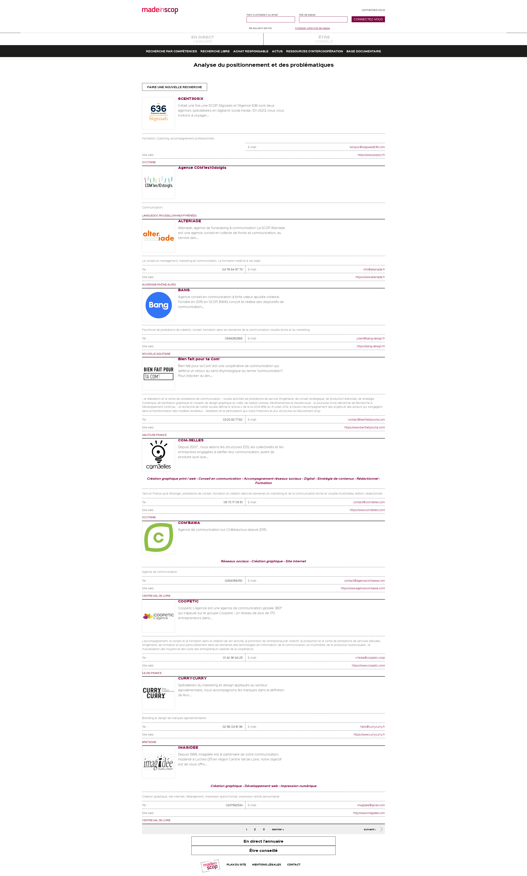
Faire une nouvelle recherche (174, 87)
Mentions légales (266, 864)
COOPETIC (188, 600)
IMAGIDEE (188, 747)
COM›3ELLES (191, 439)
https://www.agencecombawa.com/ (363, 588)
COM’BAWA (189, 522)
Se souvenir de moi (260, 28)
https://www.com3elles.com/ (367, 510)
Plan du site (236, 864)
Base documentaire (363, 51)
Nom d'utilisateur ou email (262, 14)
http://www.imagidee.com (369, 813)
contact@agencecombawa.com (364, 580)
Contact (293, 864)
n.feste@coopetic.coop (370, 657)
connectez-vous (373, 10)
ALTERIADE (189, 220)
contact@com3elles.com (369, 502)
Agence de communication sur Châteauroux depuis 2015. (222, 529)
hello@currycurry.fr (372, 726)
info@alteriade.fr (374, 269)
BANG (184, 289)
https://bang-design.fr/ (371, 346)
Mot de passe (307, 14)
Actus (277, 51)
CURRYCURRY (192, 678)
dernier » (278, 829)
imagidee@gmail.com (371, 805)
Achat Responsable (250, 51)
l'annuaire (202, 38)
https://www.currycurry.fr (369, 734)
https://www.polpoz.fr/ (371, 155)
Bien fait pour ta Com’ (199, 358)
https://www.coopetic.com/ (368, 665)
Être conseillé (263, 850)
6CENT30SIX (190, 98)
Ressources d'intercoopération (314, 51)
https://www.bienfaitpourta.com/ (364, 427)
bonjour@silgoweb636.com (367, 147)
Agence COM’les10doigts (202, 167)
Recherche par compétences (171, 51)
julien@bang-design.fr (371, 338)
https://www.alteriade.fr (370, 277)
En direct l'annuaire (263, 841)
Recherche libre (215, 51)
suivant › (370, 829)
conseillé (324, 38)
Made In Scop (160, 10)
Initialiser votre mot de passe (312, 28)
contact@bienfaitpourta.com (366, 419)
